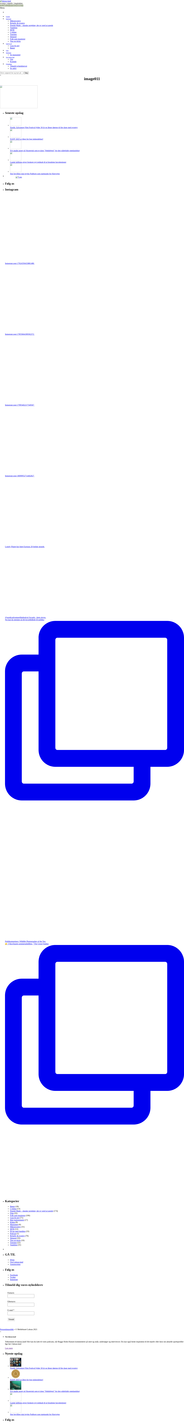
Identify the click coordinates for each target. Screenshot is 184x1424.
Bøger (12, 48)
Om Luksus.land (10, 57)
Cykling (13, 32)
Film (7, 50)
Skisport (13, 37)
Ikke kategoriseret (17, 1220)
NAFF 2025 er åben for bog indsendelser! (26, 139)
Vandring (13, 28)
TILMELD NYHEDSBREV (11, 6)
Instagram (14, 1279)
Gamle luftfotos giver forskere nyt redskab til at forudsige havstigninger (38, 162)
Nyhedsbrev (9, 64)
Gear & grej (9, 43)
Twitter (13, 1277)
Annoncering (15, 1264)
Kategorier (8, 19)
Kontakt (13, 62)
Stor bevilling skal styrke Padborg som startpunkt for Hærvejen (35, 174)
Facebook (14, 1275)
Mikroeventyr (15, 21)
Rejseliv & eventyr (17, 23)
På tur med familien (17, 1231)
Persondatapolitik (7, 1329)
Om (11, 59)
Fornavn (11, 1293)
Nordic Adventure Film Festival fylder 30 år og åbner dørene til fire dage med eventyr (44, 127)
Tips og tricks (15, 41)
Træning (13, 34)
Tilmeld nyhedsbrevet (18, 66)
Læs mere (9, 1348)
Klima (12, 1222)
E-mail (11, 1310)
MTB (12, 30)
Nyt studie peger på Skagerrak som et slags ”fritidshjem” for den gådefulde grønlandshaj (45, 151)
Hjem (12, 1260)
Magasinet (8, 52)
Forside (8, 16)
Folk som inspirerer (17, 39)
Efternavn (11, 1301)
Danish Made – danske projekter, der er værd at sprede (31, 25)
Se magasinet (15, 55)
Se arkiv (13, 68)
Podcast (13, 1234)
